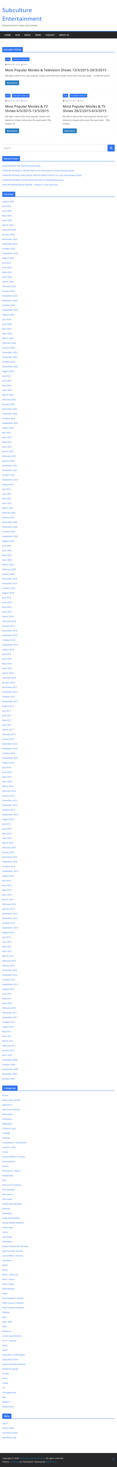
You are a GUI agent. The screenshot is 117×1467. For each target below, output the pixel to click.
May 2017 (6, 720)
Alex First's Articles (11, 1109)
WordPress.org (9, 1437)
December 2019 (9, 578)
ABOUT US (64, 35)
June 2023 (7, 380)
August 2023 (8, 371)
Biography (7, 1123)
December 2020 (9, 522)
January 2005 (8, 1078)
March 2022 (8, 451)
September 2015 (10, 814)
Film (17, 35)
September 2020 (10, 536)
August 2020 (8, 541)
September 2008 (10, 1069)
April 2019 (7, 611)
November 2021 (9, 470)
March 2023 (8, 394)
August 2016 (8, 762)
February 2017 (9, 734)
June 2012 (7, 993)
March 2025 (8, 281)
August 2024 (8, 314)
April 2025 (7, 277)
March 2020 (8, 564)
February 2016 (9, 791)
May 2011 (6, 1031)
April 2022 (7, 446)
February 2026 (9, 229)
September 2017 (10, 701)
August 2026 (8, 201)
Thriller (5, 1373)
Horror (5, 1232)
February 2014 (9, 904)
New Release (8, 1288)
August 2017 (8, 706)
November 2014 (9, 861)
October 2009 (8, 1064)
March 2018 (8, 673)
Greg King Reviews (11, 1218)
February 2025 (9, 286)
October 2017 (8, 696)
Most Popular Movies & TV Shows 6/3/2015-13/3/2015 (27, 108)
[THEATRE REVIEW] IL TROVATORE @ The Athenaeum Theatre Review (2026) (38, 170)
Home (8, 35)
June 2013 (7, 942)
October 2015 (8, 809)
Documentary (8, 1161)
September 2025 (10, 253)
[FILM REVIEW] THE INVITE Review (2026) (21, 165)
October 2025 (8, 248)
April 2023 (7, 390)
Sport (4, 1345)
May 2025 (6, 272)
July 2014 (6, 880)
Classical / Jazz (9, 1128)
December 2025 (9, 239)
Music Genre (8, 1279)
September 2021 (10, 479)
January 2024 (8, 347)
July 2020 (6, 545)
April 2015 (7, 838)
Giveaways (7, 1213)
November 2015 (9, 805)
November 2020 (9, 526)
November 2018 (9, 635)
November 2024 (9, 300)
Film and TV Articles (20, 59)
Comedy (6, 1133)
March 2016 (8, 786)
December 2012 (9, 970)
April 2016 (7, 781)
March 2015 (8, 842)
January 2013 (8, 965)
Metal (5, 1265)
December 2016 (9, 743)
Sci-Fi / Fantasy (9, 1340)
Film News (7, 1199)
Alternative (7, 1114)
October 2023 (8, 361)
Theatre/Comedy (10, 1369)
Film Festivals (8, 1189)
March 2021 (8, 508)
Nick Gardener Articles (13, 1298)
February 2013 (9, 960)
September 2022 (10, 423)
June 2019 (7, 602)
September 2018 (10, 644)
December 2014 (9, 857)
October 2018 (8, 640)
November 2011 (9, 1017)
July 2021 (6, 489)
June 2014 (7, 885)
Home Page (7, 1227)
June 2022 (7, 437)
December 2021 (9, 465)
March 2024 (8, 338)
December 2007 (9, 1074)
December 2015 (9, 800)
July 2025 (6, 262)
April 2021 (7, 503)
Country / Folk (8, 1147)
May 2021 (6, 498)
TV (3, 1387)
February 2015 (9, 847)
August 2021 (8, 484)
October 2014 (8, 866)
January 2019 (8, 626)
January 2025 (8, 291)
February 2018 (9, 677)
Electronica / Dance (11, 1170)
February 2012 (9, 1008)
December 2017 (9, 687)
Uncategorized (9, 1392)
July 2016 (6, 767)
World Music (8, 1406)
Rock (4, 1326)
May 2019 (6, 607)
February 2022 (9, 456)
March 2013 (8, 956)
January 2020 (8, 574)
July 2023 (6, 376)
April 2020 (7, 560)
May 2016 (6, 776)
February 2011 (9, 1045)
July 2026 (6, 206)
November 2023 (9, 357)
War (4, 1397)
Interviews (7, 1236)
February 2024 (9, 343)
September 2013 (10, 927)
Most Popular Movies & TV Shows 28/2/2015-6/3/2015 (84, 108)
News (38, 35)
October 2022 (8, 418)
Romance (6, 1331)
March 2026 (8, 225)
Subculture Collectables (13, 1354)
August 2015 (8, 819)
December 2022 (9, 409)
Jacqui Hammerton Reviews (15, 1246)
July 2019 (6, 597)
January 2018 (8, 682)
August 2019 (8, 593)
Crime (5, 1152)
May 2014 (6, 890)
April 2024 (7, 333)
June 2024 (7, 324)
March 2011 (8, 1041)
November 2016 (9, 748)
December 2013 (9, 913)
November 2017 (9, 692)
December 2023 (9, 352)
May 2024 (6, 328)
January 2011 (8, 1050)
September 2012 (10, 984)
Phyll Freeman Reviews (13, 1307)
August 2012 (8, 989)
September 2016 (10, 758)
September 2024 (10, 310)
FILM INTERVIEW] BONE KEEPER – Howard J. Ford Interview (30, 184)
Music (27, 35)
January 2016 (8, 795)
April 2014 (7, 894)
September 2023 (10, 366)
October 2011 (8, 1022)
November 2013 (9, 918)
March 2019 (8, 616)
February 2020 (9, 569)
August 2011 (8, 1026)
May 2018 (6, 663)
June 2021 (7, 493)
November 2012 (9, 975)
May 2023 (6, 385)
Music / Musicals (10, 1274)
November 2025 (9, 244)
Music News (8, 1284)
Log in (5, 1423)
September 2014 (10, 871)
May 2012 (6, 998)
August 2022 (8, 427)
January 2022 (8, 460)
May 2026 (6, 215)
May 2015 (6, 833)
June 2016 (7, 772)
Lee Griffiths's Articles (12, 1255)
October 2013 (8, 923)
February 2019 (9, 621)
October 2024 (8, 305)
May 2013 (6, 946)
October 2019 (8, 588)
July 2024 (6, 319)
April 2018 (7, 668)
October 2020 (8, 531)
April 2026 (7, 220)
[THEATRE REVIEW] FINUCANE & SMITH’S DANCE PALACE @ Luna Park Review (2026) (41, 175)
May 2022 (6, 442)
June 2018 (7, 659)
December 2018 (9, 630)
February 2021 (9, 512)
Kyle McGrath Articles (12, 1251)
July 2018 (6, 654)
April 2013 (7, 951)
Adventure (7, 1104)
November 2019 (9, 583)
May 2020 (6, 555)
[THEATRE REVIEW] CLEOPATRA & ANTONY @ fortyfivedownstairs (33, 180)
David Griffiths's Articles (13, 1156)
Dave (25, 64)
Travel (5, 1383)
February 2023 (9, 399)
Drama (5, 1166)
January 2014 (8, 908)
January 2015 (8, 852)
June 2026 (7, 211)
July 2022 (6, 432)
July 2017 (6, 710)
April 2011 (7, 1036)
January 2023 (8, 404)
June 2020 (7, 550)
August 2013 (8, 932)
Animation (7, 1119)
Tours (5, 1378)
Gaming (6, 1208)
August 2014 (8, 875)
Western (6, 1402)
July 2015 (6, 824)
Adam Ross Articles (11, 1100)
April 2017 (7, 725)
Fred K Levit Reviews (12, 1203)
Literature (7, 1260)
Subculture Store (10, 1359)
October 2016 (8, 753)
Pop (4, 1317)
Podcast (50, 35)
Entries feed (8, 1428)
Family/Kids (7, 1175)
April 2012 (7, 1003)
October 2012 (8, 979)
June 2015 (7, 828)
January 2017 (8, 739)
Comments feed (9, 1432)
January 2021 (8, 517)
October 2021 (8, 475)
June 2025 (7, 267)
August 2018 (8, 649)
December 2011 (9, 1012)
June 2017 (7, 715)
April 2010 (7, 1055)
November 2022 (9, 413)
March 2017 (8, 729)
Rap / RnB (7, 1321)
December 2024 (9, 295)
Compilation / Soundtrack (14, 1142)
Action (5, 1095)
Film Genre (7, 1194)
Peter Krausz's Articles (13, 1303)
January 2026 (8, 234)
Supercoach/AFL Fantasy (13, 1364)
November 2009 (9, 1059)
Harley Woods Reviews (13, 1222)
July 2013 (6, 937)
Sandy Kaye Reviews (12, 1336)
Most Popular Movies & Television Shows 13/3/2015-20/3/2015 (55, 70)
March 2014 (8, 899)
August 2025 (8, 258)
